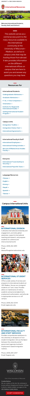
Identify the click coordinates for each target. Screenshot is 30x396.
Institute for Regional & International (11, 108)
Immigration (10, 125)
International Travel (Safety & (13, 163)
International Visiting (13, 145)
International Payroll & (13, 167)
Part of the (15, 378)
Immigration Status (11, 128)
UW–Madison (11, 1)
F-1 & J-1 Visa (12, 101)
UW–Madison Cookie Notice (9, 389)
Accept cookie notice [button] (15, 393)
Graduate (10, 97)
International (12, 131)
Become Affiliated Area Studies (14, 149)
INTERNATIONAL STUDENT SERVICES (13, 277)
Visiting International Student (13, 112)
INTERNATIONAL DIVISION (12, 228)
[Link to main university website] (15, 373)
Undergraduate (12, 94)
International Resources (15, 7)
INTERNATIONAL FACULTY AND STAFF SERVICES (13, 332)
